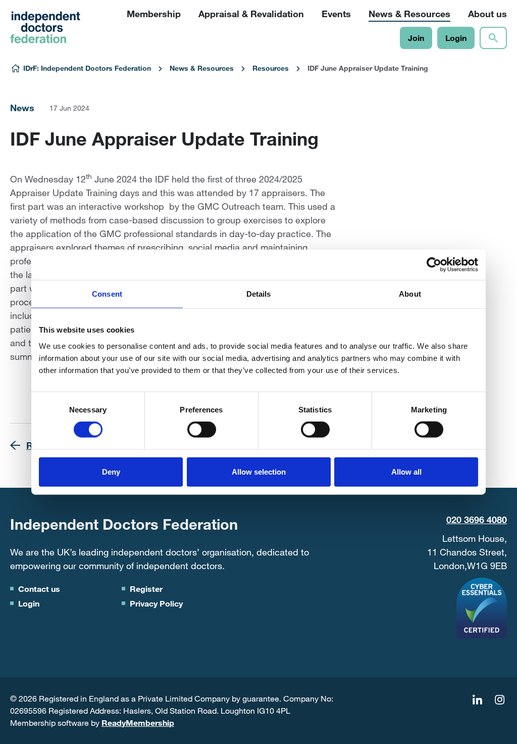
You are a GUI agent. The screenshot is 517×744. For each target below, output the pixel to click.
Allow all (406, 471)
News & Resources (202, 68)
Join (416, 37)
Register (146, 588)
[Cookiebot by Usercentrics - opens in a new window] (434, 264)
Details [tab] (258, 294)
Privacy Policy (156, 603)
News (22, 107)
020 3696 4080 (476, 519)
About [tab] (410, 294)
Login (456, 37)
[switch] (201, 430)
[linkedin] (477, 700)
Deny (111, 471)
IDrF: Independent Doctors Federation (87, 68)
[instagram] (499, 700)
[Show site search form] (493, 38)
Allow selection (259, 471)
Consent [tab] (107, 294)
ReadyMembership (137, 722)
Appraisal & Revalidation (251, 13)
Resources (270, 68)
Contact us (39, 588)
